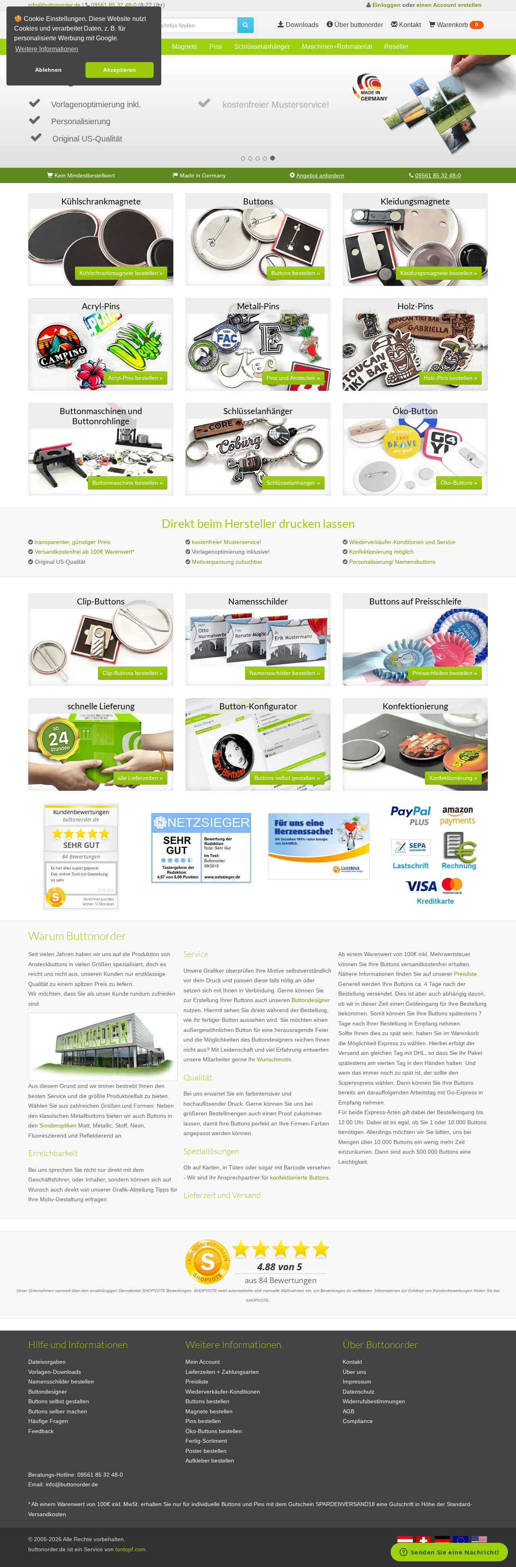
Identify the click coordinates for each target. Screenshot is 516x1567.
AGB (348, 1411)
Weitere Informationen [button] (46, 49)
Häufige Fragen (48, 1421)
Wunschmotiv (274, 1059)
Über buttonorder (358, 24)
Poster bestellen (206, 1451)
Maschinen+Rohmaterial (337, 46)
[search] (245, 25)
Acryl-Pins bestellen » (135, 378)
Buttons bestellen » (295, 273)
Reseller (396, 46)
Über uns (354, 1372)
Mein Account (202, 1362)
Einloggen (386, 5)
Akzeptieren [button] (119, 70)
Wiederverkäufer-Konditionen (222, 1391)
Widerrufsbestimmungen (374, 1401)
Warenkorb (456, 24)
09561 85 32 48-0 (114, 5)
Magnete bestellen (209, 1411)
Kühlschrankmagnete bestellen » (121, 273)
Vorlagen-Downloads (54, 1372)
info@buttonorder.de (54, 5)
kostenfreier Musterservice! (226, 542)
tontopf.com (130, 1549)
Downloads (301, 24)
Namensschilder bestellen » (285, 673)
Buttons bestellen (207, 1401)
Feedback (41, 1431)
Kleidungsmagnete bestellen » (438, 273)
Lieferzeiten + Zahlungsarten (222, 1372)
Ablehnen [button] (48, 70)
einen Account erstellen (449, 5)
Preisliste (196, 1381)
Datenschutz (359, 1391)
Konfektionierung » (453, 778)
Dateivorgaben (47, 1362)
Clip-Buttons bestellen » (132, 673)
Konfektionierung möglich (381, 551)
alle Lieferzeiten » (140, 778)
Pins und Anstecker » (293, 378)
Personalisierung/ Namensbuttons (392, 561)
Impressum (357, 1381)
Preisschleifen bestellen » (444, 673)
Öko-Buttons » (459, 482)
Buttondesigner (310, 1000)
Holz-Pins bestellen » (450, 378)
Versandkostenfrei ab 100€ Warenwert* (84, 551)
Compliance (358, 1421)
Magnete (184, 46)
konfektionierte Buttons (299, 1177)
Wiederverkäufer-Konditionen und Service (402, 542)
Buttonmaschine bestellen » (127, 482)
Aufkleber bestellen (209, 1460)
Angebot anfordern (320, 175)
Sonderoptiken (58, 1125)
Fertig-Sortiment (206, 1441)
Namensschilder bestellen (61, 1381)
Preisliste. (466, 974)
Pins (215, 46)
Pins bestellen (203, 1421)
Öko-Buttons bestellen (213, 1431)
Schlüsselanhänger (262, 46)
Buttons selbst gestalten (58, 1401)
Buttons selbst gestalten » (287, 778)
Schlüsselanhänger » (293, 482)
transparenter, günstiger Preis (72, 542)
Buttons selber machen (57, 1411)
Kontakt (352, 1362)
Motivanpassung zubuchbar (227, 561)
